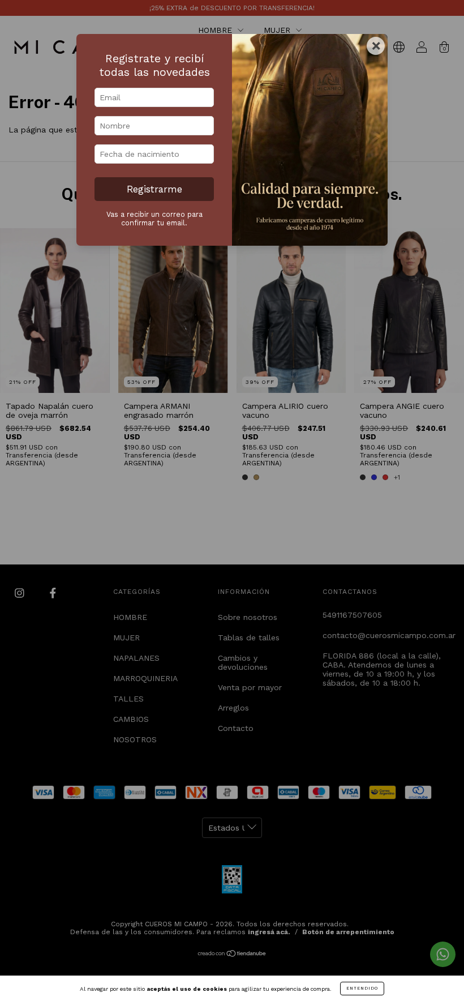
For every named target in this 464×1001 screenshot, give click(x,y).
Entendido (362, 988)
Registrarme (154, 189)
